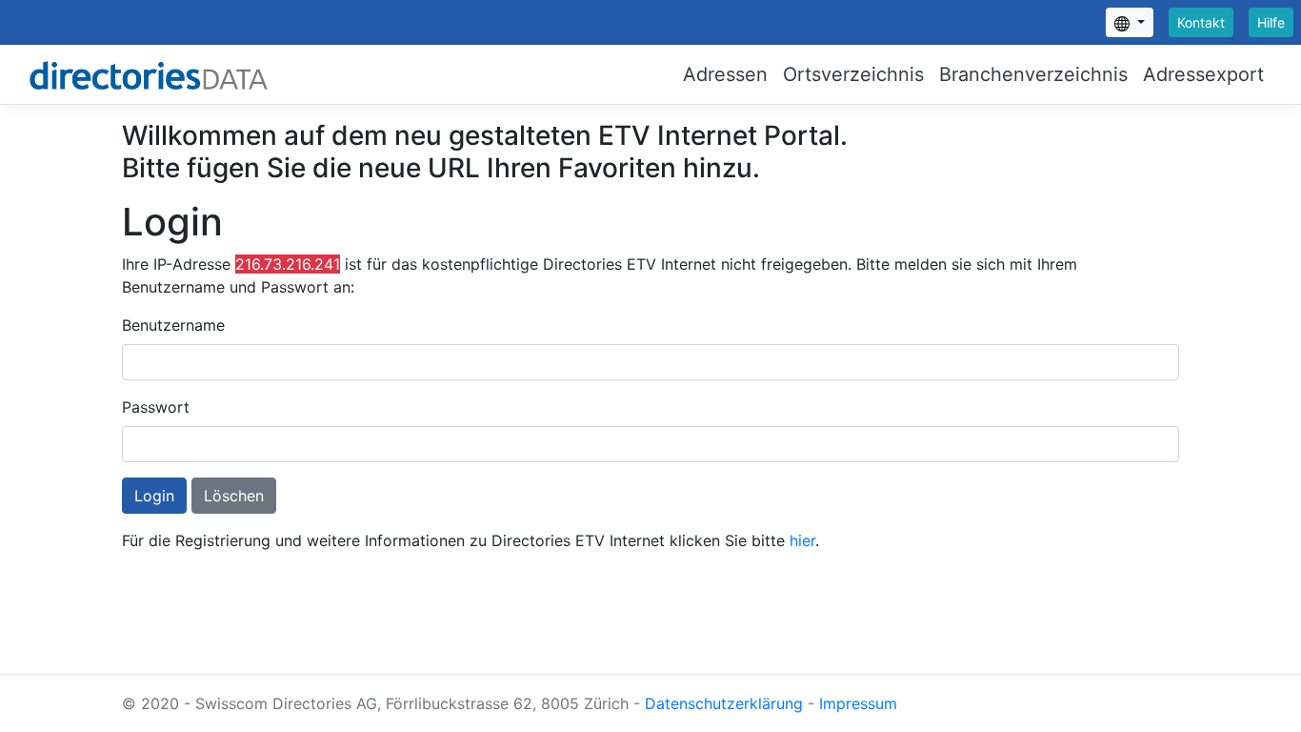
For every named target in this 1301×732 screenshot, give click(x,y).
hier (802, 540)
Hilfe (1271, 22)
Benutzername (173, 325)
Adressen (725, 74)
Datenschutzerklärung (724, 703)
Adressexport (1203, 74)
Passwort (156, 407)
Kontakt (1201, 22)
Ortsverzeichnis (853, 74)
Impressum (858, 703)
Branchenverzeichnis (1033, 74)
